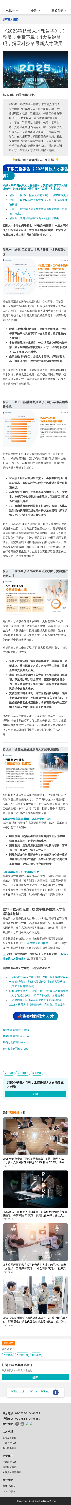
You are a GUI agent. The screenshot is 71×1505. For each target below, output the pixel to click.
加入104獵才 (9, 1491)
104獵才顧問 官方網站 (16, 1030)
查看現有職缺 (10, 1437)
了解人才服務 (10, 1443)
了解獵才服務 (10, 1462)
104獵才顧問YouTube (15, 1048)
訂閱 (35, 1377)
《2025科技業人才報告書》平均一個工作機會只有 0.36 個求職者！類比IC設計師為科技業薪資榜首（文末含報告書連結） (38, 981)
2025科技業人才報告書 (34, 943)
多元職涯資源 (10, 1448)
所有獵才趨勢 (10, 19)
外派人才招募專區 (12, 1472)
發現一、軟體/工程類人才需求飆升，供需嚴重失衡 (38, 195)
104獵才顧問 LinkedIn (16, 1042)
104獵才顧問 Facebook (16, 1036)
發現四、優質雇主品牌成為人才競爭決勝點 (34, 218)
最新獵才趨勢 (10, 1467)
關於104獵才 (9, 1486)
